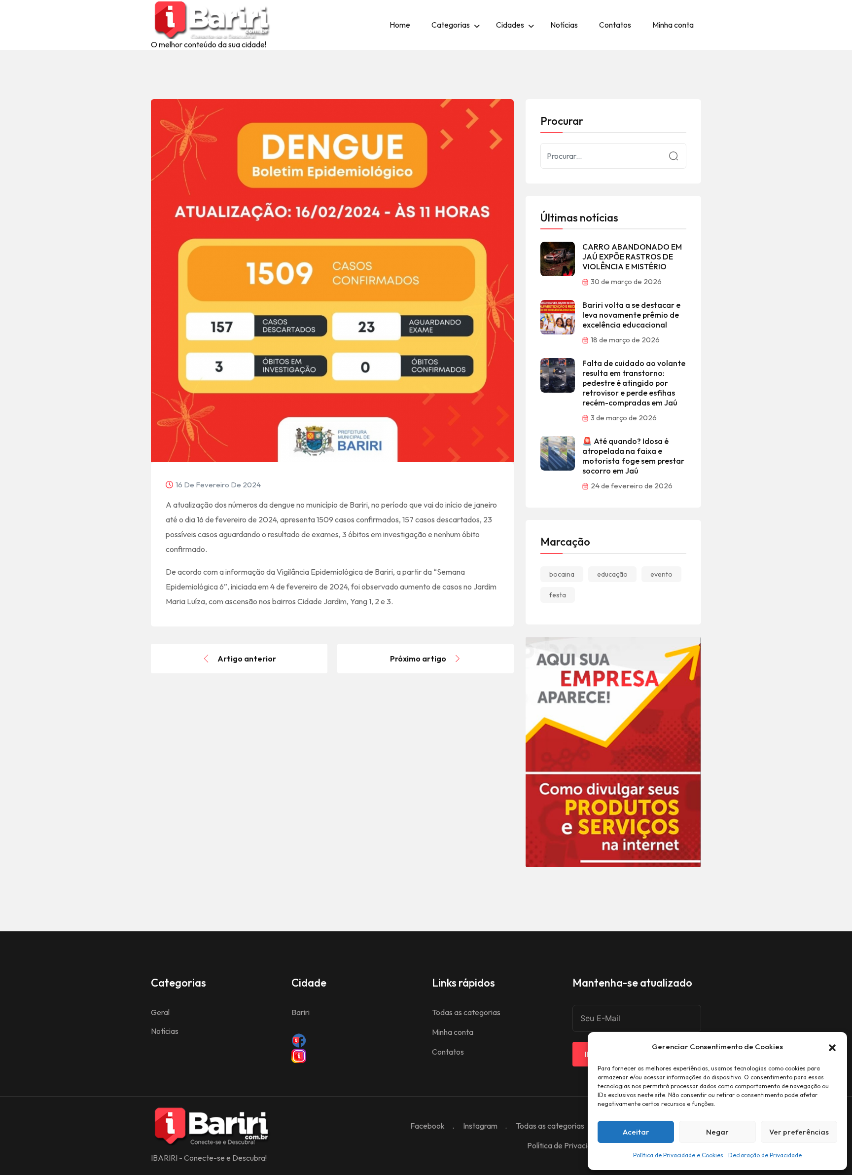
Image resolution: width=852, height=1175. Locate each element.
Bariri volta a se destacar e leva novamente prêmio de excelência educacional (631, 315)
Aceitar (636, 1132)
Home (400, 25)
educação (612, 574)
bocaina (561, 574)
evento (661, 574)
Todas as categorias (466, 1012)
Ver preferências (799, 1132)
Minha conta (673, 25)
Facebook (427, 1126)
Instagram (480, 1126)
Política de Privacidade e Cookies (678, 1155)
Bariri (300, 1012)
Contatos (615, 25)
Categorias (450, 25)
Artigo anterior (246, 658)
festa (557, 594)
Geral (160, 1012)
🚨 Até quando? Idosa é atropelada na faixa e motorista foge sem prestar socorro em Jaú (633, 456)
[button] (832, 1047)
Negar (717, 1132)
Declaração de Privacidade (765, 1155)
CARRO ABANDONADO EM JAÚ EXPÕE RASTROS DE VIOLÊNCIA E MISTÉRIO (632, 256)
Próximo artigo (418, 658)
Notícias (564, 25)
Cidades (510, 25)
